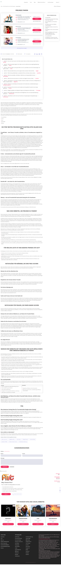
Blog (34, 2)
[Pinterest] (41, 54)
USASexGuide (17, 556)
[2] (5, 451)
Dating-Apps (17, 544)
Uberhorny (17, 552)
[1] (4, 451)
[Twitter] (39, 54)
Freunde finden (47, 17)
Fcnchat (10, 88)
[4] (7, 451)
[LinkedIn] (37, 54)
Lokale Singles (28, 538)
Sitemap (2, 548)
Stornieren (12, 466)
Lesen (8, 521)
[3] (6, 451)
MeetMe (4, 62)
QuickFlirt (39, 73)
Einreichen (5, 466)
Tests (31, 2)
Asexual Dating (32, 439)
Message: (2, 458)
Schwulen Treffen (4, 441)
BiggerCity (16, 81)
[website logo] (8, 18)
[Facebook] (35, 54)
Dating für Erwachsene (19, 541)
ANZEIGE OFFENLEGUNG (5, 541)
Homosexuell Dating (18, 538)
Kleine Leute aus (4, 439)
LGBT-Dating (17, 536)
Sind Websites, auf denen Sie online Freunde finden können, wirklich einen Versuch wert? (51, 38)
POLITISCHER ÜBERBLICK (5, 544)
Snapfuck (27, 554)
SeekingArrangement (7, 84)
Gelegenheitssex (25, 439)
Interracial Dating (18, 540)
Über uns (2, 540)
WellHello (16, 554)
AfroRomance (11, 93)
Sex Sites (27, 544)
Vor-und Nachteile (48, 35)
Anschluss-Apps (50, 2)
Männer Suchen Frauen (13, 441)
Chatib (16, 548)
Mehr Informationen (37, 21)
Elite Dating (18, 439)
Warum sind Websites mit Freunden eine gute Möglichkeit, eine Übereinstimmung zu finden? (51, 33)
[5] (8, 451)
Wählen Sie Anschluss (41, 2)
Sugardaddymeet (18, 549)
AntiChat (37, 78)
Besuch (36, 18)
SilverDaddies (5, 76)
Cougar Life (28, 548)
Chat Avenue (28, 546)
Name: (2, 453)
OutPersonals (5, 96)
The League (38, 90)
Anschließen (17, 543)
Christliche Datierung (29, 536)
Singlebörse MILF (12, 439)
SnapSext (27, 552)
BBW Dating (28, 540)
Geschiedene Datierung (23, 441)
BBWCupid (17, 551)
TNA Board (27, 551)
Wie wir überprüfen (4, 543)
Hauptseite (26, 2)
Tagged (37, 70)
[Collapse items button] (22, 48)
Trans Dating (28, 543)
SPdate (27, 549)
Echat (11, 68)
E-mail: (23, 453)
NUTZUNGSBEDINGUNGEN (5, 546)
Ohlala (10, 65)
